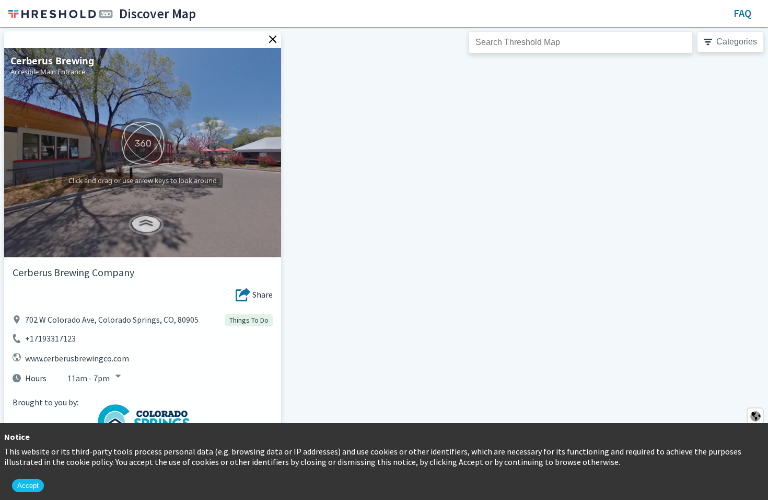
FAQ (742, 12)
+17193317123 (50, 338)
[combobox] (581, 42)
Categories (736, 41)
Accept (28, 486)
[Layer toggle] (755, 416)
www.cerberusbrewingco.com (77, 358)
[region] (384, 263)
